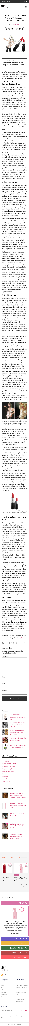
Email (4, 683)
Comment (5, 656)
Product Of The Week (8, 766)
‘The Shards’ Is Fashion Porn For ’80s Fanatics (18, 815)
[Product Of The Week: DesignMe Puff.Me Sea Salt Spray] (21, 868)
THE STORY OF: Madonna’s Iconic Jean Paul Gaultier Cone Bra (18, 717)
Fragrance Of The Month (9, 764)
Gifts (3, 774)
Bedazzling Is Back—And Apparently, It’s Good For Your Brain (17, 826)
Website (4, 690)
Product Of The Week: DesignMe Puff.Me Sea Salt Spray (18, 805)
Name (4, 677)
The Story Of (6, 761)
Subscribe (24, 1010)
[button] (6, 28)
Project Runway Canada (8, 769)
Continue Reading (15, 933)
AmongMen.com (6, 779)
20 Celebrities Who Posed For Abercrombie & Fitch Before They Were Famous (17, 725)
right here (22, 638)
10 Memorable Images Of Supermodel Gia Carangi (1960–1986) (17, 732)
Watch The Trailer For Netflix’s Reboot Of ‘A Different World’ (16, 836)
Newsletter (5, 776)
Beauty (16, 875)
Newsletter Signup (6, 1)
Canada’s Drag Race (8, 771)
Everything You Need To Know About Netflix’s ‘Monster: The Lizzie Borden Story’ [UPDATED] (18, 795)
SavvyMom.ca (6, 781)
